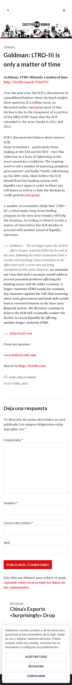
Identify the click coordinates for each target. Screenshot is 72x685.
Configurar (36, 676)
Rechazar (36, 666)
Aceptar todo (36, 656)
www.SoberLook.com (20, 355)
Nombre (11, 503)
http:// (8, 82)
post (38, 107)
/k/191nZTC (39, 82)
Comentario (13, 440)
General (9, 47)
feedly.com (21, 82)
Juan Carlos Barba (22, 377)
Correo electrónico (18, 523)
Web (7, 543)
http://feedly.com (32, 366)
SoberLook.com (21, 333)
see (32, 107)
